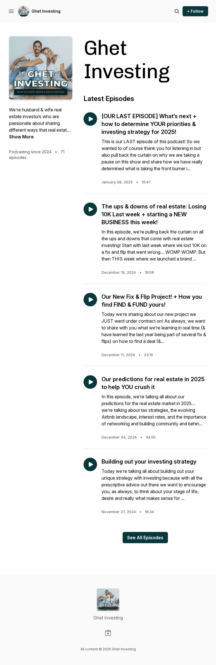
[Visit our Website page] (108, 633)
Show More (21, 137)
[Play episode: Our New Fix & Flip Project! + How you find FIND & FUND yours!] (90, 299)
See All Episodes (145, 537)
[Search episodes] (177, 11)
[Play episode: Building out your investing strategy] (90, 464)
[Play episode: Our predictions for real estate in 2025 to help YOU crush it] (90, 382)
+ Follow (195, 11)
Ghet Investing (46, 11)
